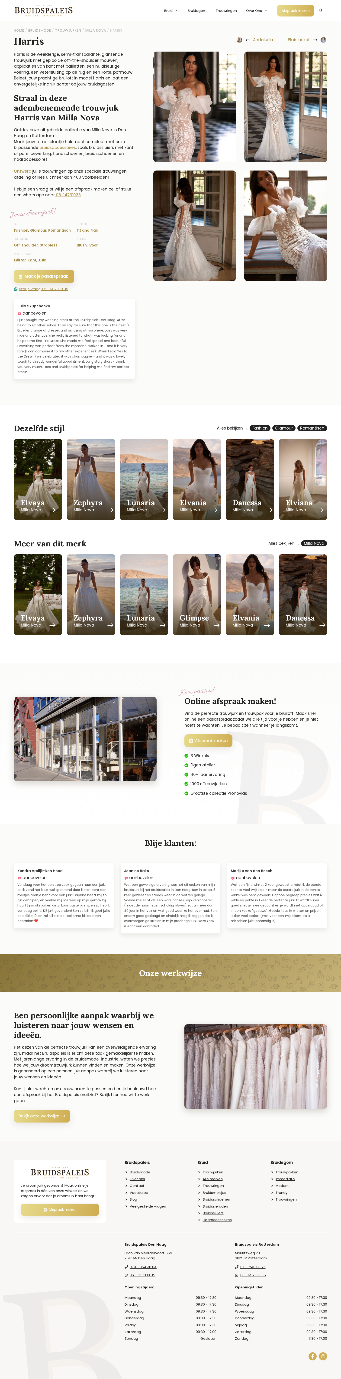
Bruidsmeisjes (214, 1192)
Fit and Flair (87, 230)
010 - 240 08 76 (253, 1266)
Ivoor (93, 245)
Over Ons (254, 10)
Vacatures (139, 1192)
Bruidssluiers (213, 1213)
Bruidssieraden (215, 1206)
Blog (133, 1199)
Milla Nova (314, 543)
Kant (32, 260)
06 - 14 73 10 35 (142, 1275)
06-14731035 (68, 195)
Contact (137, 1185)
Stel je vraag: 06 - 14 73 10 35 (43, 288)
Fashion (21, 230)
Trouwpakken (287, 1172)
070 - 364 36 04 (143, 1266)
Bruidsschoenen (216, 1199)
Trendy (281, 1192)
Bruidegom (197, 10)
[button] (320, 10)
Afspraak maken (296, 10)
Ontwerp (22, 171)
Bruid (168, 10)
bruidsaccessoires (57, 147)
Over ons (137, 1178)
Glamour (38, 230)
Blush (82, 245)
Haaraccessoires (217, 1219)
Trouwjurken (213, 1172)
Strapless (49, 245)
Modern (282, 1185)
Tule (42, 260)
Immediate (285, 1178)
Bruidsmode (140, 1172)
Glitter (20, 260)
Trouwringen (226, 10)
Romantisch (59, 230)
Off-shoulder (26, 245)
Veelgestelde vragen (148, 1206)
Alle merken (213, 1178)
